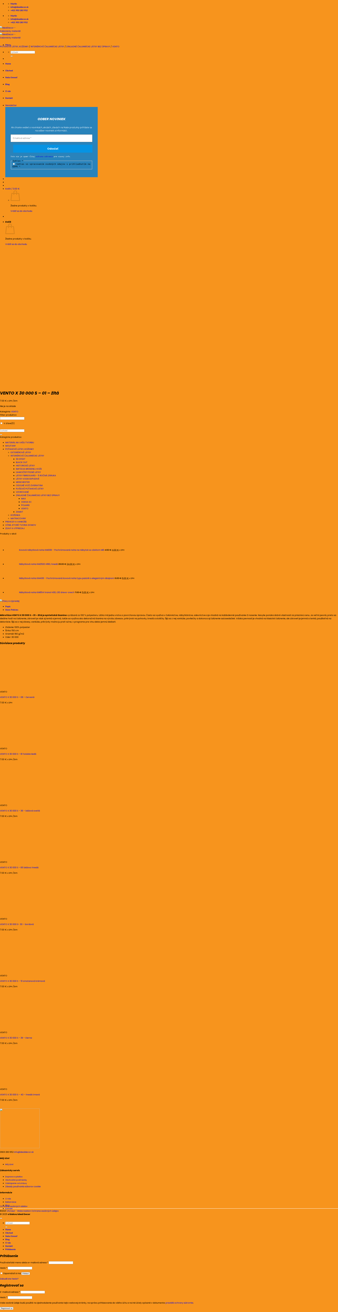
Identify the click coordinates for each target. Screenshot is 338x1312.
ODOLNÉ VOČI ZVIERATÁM (29, 485)
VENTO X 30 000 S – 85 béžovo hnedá (19, 867)
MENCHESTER (23, 482)
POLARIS (25, 505)
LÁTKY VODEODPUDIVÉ (27, 478)
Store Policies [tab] (11, 610)
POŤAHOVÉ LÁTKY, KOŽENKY (14, 46)
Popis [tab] (7, 606)
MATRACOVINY (18, 518)
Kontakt (9, 1246)
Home (8, 1230)
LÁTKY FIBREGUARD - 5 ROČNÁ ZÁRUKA (36, 475)
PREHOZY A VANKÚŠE (16, 521)
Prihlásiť (25, 1274)
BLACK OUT (21, 462)
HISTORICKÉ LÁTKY (25, 465)
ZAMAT (19, 511)
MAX (23, 498)
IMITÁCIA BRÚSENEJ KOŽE (29, 468)
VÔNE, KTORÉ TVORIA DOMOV (20, 525)
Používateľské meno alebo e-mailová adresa (24, 1262)
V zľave (9, 423)
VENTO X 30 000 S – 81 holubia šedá (18, 753)
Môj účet (9, 1164)
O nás (8, 1243)
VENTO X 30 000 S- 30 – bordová (17, 924)
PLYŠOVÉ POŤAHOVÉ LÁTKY (30, 488)
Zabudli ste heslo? (9, 1278)
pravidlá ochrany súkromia (179, 1302)
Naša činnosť (11, 1236)
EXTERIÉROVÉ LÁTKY (21, 452)
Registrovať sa (6, 1308)
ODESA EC (26, 501)
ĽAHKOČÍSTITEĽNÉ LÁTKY (28, 472)
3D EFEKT (20, 459)
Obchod (9, 1233)
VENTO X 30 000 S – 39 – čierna (16, 1037)
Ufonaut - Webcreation (19, 1210)
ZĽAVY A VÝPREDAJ (15, 528)
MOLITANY (10, 445)
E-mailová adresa (10, 1292)
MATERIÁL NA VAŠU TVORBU (19, 442)
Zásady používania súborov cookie (23, 1186)
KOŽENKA (15, 515)
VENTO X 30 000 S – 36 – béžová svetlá (20, 810)
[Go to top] (1, 1218)
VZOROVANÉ (22, 492)
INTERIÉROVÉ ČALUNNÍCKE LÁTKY (47, 46)
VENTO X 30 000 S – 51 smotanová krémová (22, 981)
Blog (7, 1239)
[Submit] (1, 434)
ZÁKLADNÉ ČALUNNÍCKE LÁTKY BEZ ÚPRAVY (88, 46)
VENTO (115, 46)
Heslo (3, 1267)
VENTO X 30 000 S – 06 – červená (17, 697)
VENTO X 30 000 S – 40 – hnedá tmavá (20, 1094)
